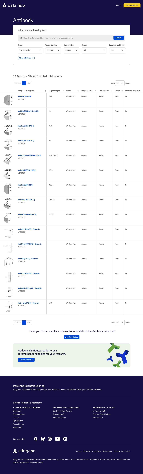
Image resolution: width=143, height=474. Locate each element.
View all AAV (17, 427)
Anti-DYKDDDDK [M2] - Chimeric (30, 244)
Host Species (68, 45)
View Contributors (71, 337)
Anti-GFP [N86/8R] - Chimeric (29, 229)
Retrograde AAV (58, 414)
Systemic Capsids (59, 418)
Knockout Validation (116, 45)
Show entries (120, 83)
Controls (16, 418)
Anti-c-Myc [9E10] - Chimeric (28, 303)
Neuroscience (98, 418)
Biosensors (17, 411)
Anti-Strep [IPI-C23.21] (26, 200)
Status (127, 451)
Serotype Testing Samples (62, 411)
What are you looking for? (32, 30)
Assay (20, 45)
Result (84, 45)
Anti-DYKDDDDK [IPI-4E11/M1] (29, 155)
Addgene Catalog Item (26, 91)
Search (118, 38)
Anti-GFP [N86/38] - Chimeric (28, 273)
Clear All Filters (25, 58)
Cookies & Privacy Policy (92, 451)
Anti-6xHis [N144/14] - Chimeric (29, 288)
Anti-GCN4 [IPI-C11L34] (26, 170)
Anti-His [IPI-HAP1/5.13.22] (28, 111)
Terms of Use (118, 451)
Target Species (51, 45)
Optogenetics (18, 421)
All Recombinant (99, 411)
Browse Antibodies (26, 360)
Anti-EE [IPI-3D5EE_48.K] (27, 214)
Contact (78, 451)
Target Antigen (54, 91)
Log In (118, 5)
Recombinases (18, 424)
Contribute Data (132, 5)
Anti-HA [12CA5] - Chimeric (28, 259)
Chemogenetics (18, 414)
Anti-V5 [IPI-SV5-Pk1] (26, 141)
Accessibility (107, 451)
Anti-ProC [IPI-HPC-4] (26, 126)
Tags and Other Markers (101, 414)
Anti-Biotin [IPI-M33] (25, 185)
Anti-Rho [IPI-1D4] (24, 96)
